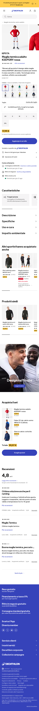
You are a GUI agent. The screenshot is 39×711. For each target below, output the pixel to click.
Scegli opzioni (19, 453)
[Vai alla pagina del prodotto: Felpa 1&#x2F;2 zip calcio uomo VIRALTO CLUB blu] (7, 424)
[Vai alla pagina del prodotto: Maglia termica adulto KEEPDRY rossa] (7, 413)
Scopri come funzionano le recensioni (13, 482)
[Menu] (4, 10)
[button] (31, 285)
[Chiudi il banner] (35, 3)
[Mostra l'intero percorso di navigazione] (2, 22)
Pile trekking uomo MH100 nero (9, 271)
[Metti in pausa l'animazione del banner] (32, 3)
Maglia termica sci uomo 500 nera (9, 323)
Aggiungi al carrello (19, 141)
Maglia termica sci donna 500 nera (24, 323)
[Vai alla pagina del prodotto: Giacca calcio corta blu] (7, 435)
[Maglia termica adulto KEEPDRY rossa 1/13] (15, 37)
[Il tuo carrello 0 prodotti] (35, 10)
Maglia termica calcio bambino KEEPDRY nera (23, 272)
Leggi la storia (19, 386)
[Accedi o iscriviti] (30, 10)
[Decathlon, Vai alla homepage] (17, 11)
